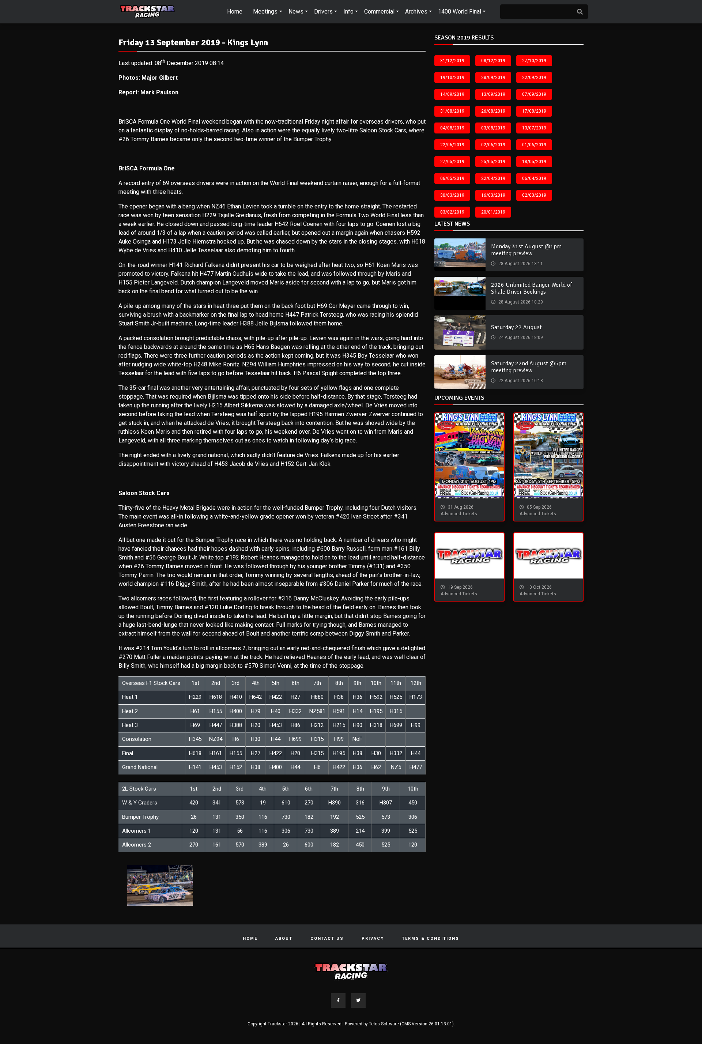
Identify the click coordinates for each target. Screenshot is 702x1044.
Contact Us (327, 938)
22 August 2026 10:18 (520, 380)
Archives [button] (416, 11)
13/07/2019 (534, 128)
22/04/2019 (493, 178)
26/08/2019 (493, 111)
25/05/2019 (493, 161)
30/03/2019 (452, 195)
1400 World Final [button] (459, 11)
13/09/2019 (493, 94)
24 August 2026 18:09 (520, 337)
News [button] (295, 11)
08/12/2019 (493, 60)
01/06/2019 (534, 144)
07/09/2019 (534, 94)
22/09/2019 (534, 77)
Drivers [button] (323, 11)
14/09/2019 (452, 94)
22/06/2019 (452, 144)
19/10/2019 (452, 77)
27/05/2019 (452, 161)
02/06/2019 (493, 144)
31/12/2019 (452, 60)
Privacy (373, 938)
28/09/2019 (493, 77)
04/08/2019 (452, 128)
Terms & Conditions (430, 938)
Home (234, 11)
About (283, 938)
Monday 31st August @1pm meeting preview (526, 250)
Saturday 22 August (516, 327)
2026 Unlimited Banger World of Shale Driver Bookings (531, 288)
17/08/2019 (534, 111)
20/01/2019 (493, 212)
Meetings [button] (265, 11)
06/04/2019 (534, 178)
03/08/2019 (493, 128)
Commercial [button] (379, 11)
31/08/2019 (452, 111)
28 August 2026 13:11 (520, 263)
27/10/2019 (534, 60)
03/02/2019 (452, 212)
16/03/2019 (493, 195)
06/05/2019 (452, 178)
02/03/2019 (534, 195)
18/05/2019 (534, 161)
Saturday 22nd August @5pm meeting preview (528, 367)
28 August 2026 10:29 (520, 302)
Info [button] (348, 11)
